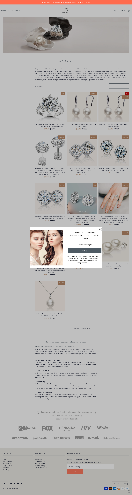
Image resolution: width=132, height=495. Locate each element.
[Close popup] (99, 229)
